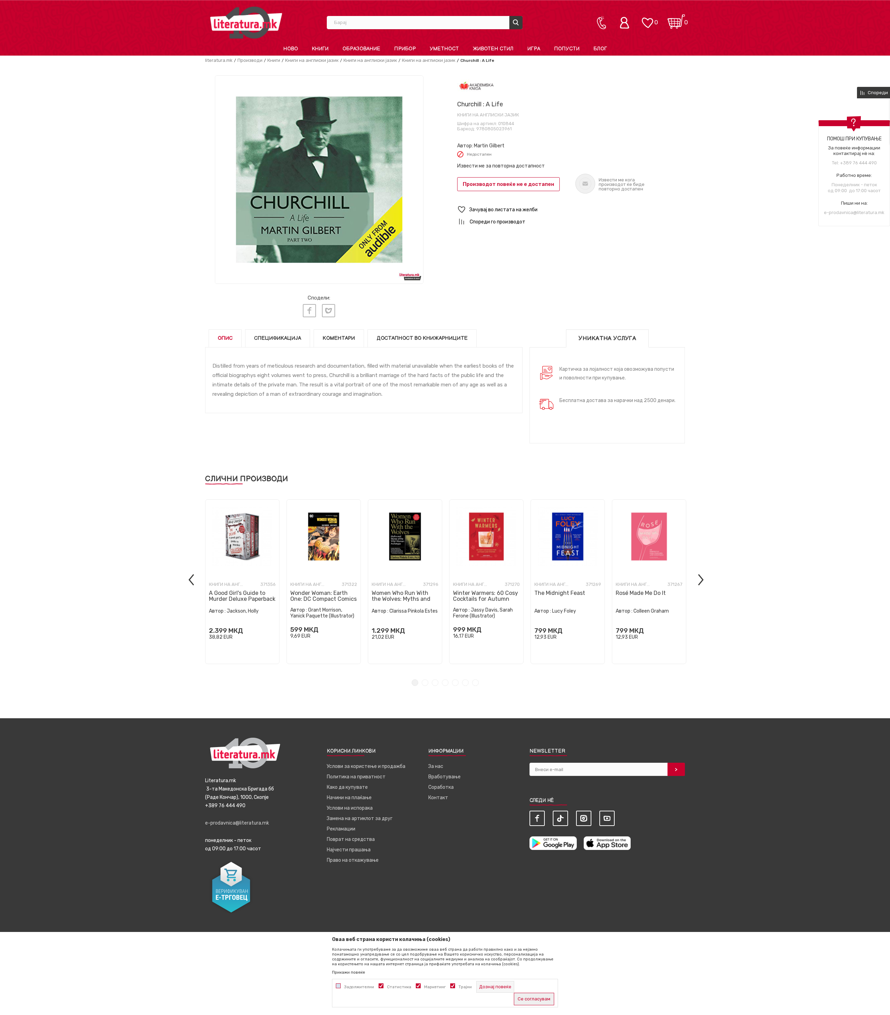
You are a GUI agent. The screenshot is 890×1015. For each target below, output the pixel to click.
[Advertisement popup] (445, 197)
